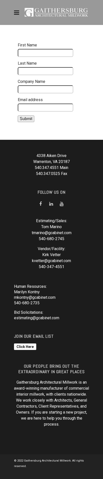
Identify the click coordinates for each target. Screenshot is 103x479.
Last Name (27, 63)
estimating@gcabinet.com (36, 318)
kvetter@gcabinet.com (51, 260)
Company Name (31, 81)
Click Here (25, 347)
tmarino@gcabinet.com (52, 232)
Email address (30, 99)
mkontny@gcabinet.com (35, 297)
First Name (27, 45)
